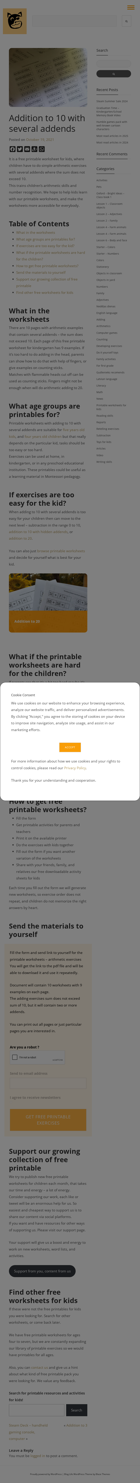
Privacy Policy (75, 767)
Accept (70, 747)
